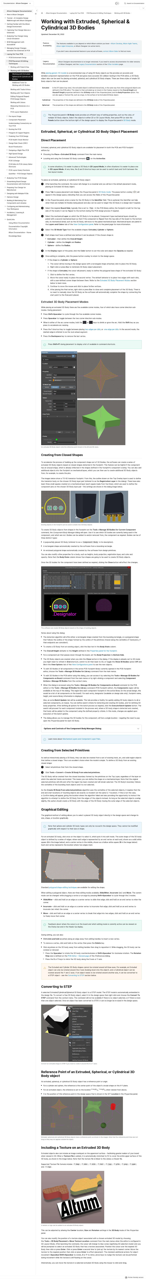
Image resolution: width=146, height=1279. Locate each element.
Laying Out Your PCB (77, 13)
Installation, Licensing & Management (15, 213)
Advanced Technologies (17, 157)
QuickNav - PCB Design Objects (20, 174)
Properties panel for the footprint (103, 651)
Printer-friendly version (135, 1277)
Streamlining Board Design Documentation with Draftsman (18, 182)
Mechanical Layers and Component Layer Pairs (81, 739)
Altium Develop (116, 43)
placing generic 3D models (56, 73)
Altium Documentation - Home (20, 232)
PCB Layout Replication (19, 112)
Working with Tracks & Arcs (20, 89)
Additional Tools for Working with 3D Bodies (21, 84)
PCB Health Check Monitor (18, 140)
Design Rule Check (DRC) (18, 143)
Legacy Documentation (87, 64)
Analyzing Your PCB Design (17, 178)
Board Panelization (15, 147)
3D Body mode (105, 192)
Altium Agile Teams (130, 43)
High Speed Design (16, 154)
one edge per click (111, 329)
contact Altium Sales (110, 51)
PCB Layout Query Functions (19, 170)
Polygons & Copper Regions (19, 133)
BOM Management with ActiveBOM (15, 43)
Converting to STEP (76, 975)
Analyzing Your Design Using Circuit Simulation (17, 37)
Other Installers (113, 64)
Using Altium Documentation (19, 223)
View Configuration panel (83, 224)
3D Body (127, 120)
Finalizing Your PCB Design (18, 136)
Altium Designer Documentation (56, 13)
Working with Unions (17, 102)
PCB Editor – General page (78, 956)
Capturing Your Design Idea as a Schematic (18, 31)
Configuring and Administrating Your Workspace (18, 207)
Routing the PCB (15, 129)
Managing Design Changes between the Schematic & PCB (18, 49)
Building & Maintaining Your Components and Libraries (16, 202)
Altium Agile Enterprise (64, 46)
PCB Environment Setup (17, 58)
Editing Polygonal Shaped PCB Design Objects (19, 97)
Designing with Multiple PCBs (17, 193)
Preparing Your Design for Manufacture (16, 188)
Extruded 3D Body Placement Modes (115, 280)
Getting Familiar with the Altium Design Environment (18, 25)
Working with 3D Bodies (122, 13)
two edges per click (92, 329)
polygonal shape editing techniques (63, 887)
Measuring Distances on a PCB (19, 107)
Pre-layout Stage (15, 116)
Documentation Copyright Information (18, 227)
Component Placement (17, 120)
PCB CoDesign (14, 161)
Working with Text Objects (20, 93)
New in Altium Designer (15, 15)
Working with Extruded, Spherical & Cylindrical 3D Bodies (22, 76)
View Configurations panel (82, 664)
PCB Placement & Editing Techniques (99, 13)
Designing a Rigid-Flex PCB (19, 150)
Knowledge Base (15, 236)
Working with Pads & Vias (19, 67)
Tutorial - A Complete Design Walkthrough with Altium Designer (19, 19)
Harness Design (12, 197)
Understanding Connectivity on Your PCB (20, 124)
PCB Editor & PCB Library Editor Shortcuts (20, 165)
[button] (91, 728)
